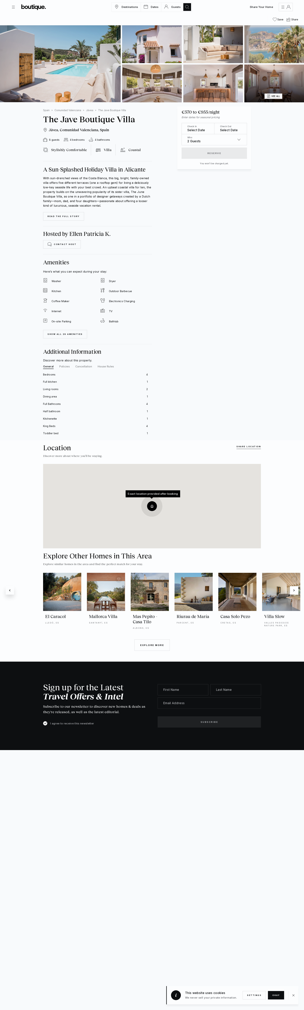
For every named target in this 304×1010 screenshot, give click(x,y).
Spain (46, 110)
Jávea (89, 110)
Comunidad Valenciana (68, 110)
